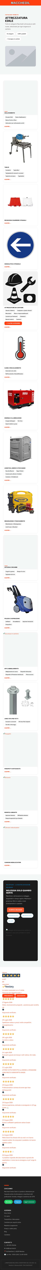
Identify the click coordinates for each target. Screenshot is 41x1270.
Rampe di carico (21, 571)
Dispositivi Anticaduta (25, 671)
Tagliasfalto (21, 176)
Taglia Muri (16, 170)
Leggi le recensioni (29, 1202)
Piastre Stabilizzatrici (20, 117)
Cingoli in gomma (10, 571)
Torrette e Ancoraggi (11, 724)
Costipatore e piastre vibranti (24, 310)
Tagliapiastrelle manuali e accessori (14, 173)
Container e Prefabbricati (12, 477)
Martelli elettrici (10, 319)
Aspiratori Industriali (28, 621)
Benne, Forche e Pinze (11, 120)
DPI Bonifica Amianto (23, 815)
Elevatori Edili (9, 117)
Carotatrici (8, 170)
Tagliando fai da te (10, 574)
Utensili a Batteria (10, 310)
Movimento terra (27, 915)
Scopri (7, 126)
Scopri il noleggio (15, 910)
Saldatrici (18, 319)
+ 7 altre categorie (13, 323)
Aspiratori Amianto (10, 815)
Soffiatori (8, 621)
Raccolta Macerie (10, 471)
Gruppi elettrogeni (10, 421)
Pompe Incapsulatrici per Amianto (14, 818)
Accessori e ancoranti (11, 721)
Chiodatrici (22, 316)
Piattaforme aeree (13, 915)
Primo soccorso (29, 674)
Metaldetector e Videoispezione (13, 524)
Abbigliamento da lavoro (12, 671)
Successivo (21, 995)
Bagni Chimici (20, 471)
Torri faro (20, 421)
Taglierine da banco (10, 176)
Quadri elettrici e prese (11, 424)
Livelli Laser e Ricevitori (11, 527)
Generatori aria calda (11, 371)
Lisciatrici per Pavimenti (11, 316)
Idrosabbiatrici (16, 621)
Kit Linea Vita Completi (24, 721)
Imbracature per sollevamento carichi (15, 123)
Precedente (8, 995)
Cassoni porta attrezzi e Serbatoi (13, 474)
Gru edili (11, 921)
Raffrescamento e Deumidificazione (14, 374)
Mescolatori (8, 313)
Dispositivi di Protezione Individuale (14, 674)
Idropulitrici (9, 624)
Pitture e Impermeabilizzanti (21, 313)
